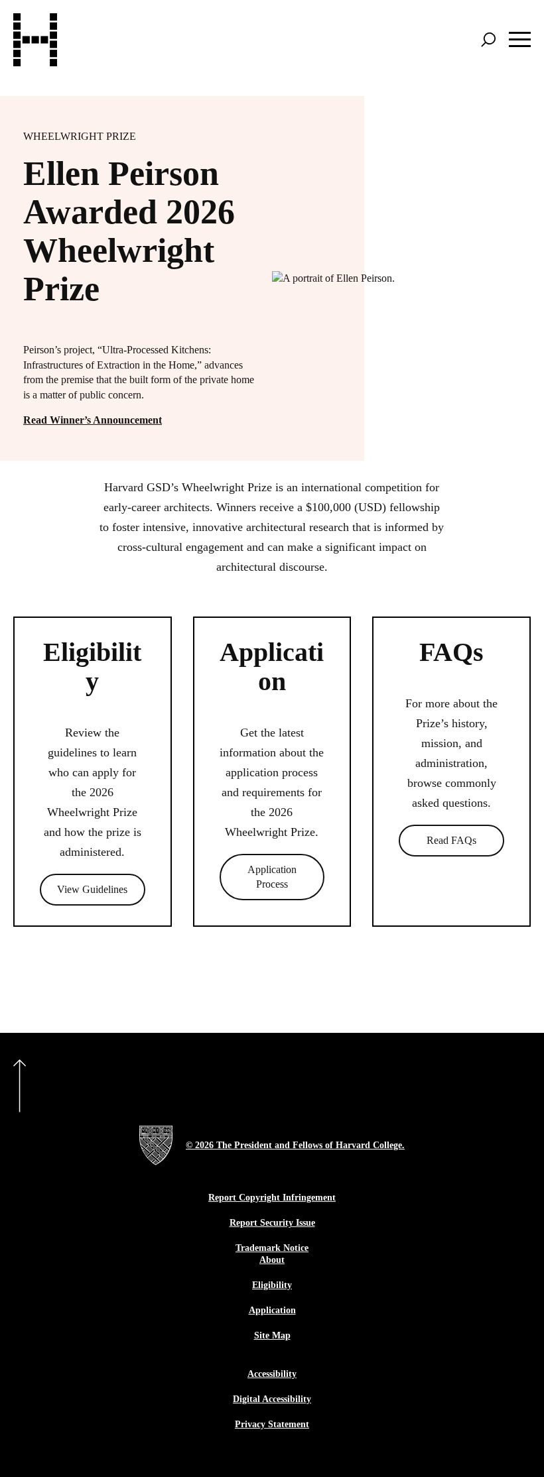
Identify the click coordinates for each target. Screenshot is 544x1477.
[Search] (488, 39)
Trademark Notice (272, 1248)
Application (272, 1310)
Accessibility (272, 1374)
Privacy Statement (272, 1424)
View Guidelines (92, 889)
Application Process (272, 877)
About (272, 1260)
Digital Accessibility (272, 1399)
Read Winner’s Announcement (92, 420)
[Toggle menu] (520, 39)
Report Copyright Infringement (272, 1198)
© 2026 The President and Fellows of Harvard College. (295, 1145)
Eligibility (272, 1285)
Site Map (272, 1335)
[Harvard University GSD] (155, 1145)
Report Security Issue (272, 1223)
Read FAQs (451, 840)
